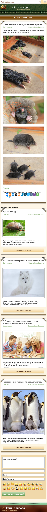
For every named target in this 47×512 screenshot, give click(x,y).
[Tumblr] (31, 194)
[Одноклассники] (10, 194)
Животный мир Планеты (36, 27)
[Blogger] (19, 194)
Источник (6, 188)
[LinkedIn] (22, 194)
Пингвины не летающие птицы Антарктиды (23, 382)
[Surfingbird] (28, 194)
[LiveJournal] (25, 194)
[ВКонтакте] (7, 194)
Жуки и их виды (10, 212)
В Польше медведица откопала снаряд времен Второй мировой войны (20, 322)
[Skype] (7, 196)
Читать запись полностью (23, 250)
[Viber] (34, 194)
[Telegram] (10, 196)
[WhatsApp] (37, 194)
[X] (16, 194)
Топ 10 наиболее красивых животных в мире (23, 261)
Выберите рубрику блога (23, 17)
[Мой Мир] (13, 194)
